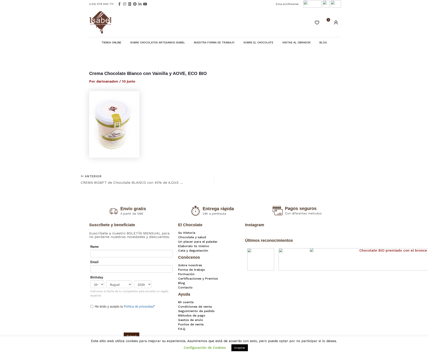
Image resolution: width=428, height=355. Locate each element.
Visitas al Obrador (296, 42)
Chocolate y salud (192, 237)
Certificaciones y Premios (198, 278)
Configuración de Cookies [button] (205, 348)
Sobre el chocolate (258, 42)
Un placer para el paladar (198, 241)
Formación (186, 274)
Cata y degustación (193, 250)
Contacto (185, 287)
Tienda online (111, 42)
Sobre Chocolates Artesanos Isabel (157, 42)
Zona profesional (287, 4)
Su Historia (186, 232)
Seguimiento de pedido (196, 311)
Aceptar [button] (239, 347)
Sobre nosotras (190, 265)
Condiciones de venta (195, 306)
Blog (323, 42)
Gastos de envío (190, 320)
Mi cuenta (185, 302)
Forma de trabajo (191, 269)
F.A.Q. (182, 329)
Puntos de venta (191, 324)
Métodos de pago (191, 315)
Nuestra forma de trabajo (214, 42)
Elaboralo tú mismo (193, 246)
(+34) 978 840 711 (101, 4)
